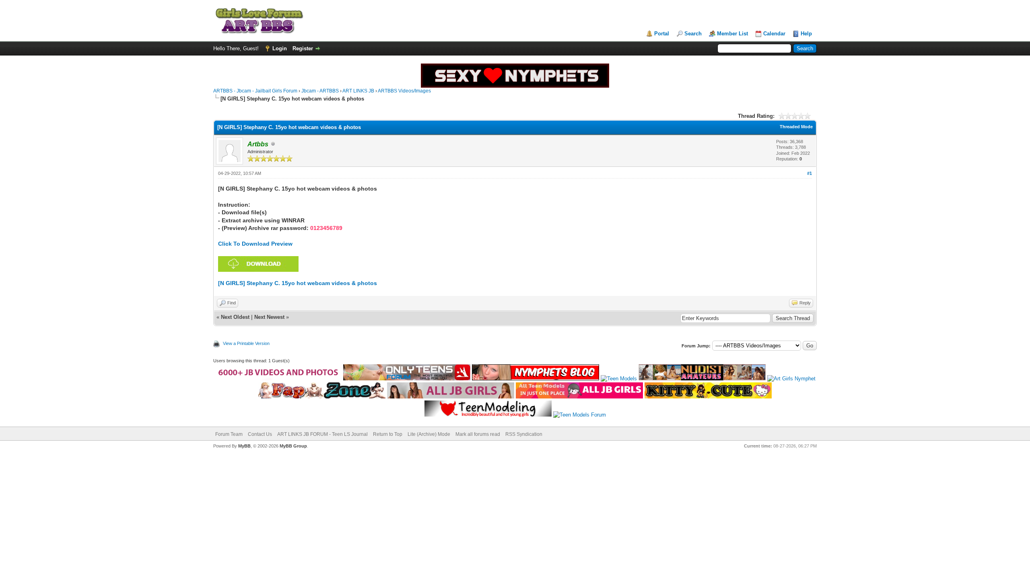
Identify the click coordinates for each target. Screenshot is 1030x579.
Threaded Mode (796, 126)
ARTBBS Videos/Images (404, 91)
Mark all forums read (477, 434)
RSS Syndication (523, 434)
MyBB (244, 445)
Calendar (774, 34)
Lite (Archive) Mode (429, 434)
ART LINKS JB (358, 91)
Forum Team (229, 434)
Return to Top (387, 434)
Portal (661, 34)
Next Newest (269, 317)
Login (279, 48)
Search (693, 34)
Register (303, 48)
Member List (732, 34)
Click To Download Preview (255, 243)
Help (806, 34)
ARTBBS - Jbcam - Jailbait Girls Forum (255, 91)
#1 (809, 173)
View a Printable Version (246, 343)
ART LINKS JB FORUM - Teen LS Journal (322, 434)
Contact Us (260, 434)
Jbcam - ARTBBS (320, 91)
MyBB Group (293, 445)
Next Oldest (235, 317)
